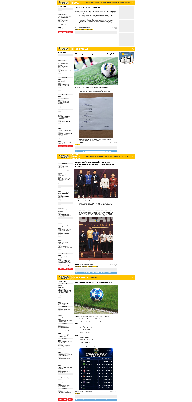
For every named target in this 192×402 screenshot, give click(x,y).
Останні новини (62, 6)
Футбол (59, 27)
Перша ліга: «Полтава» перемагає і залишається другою (63, 29)
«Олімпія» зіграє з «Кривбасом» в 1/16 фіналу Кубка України (64, 143)
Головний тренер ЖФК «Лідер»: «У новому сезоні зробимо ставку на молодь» (65, 257)
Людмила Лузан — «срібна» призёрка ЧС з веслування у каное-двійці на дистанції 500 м (64, 117)
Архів (70, 32)
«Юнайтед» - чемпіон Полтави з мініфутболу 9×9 (63, 21)
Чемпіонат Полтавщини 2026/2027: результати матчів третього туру (64, 85)
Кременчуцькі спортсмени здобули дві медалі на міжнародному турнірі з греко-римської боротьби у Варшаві (65, 16)
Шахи (77, 2)
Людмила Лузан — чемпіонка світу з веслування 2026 (63, 89)
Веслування (60, 115)
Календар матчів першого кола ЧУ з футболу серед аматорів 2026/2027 (64, 392)
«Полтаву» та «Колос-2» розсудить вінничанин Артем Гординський (64, 266)
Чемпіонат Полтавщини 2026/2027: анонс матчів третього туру (65, 113)
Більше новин (62, 32)
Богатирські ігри (60, 100)
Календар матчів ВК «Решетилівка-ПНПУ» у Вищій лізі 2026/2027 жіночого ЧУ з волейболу (65, 134)
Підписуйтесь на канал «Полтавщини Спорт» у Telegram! (97, 151)
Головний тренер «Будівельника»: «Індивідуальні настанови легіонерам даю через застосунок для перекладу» (65, 126)
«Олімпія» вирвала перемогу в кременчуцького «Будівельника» (63, 98)
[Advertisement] (126, 12)
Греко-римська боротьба (62, 14)
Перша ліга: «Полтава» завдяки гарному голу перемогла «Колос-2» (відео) (64, 122)
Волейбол (59, 132)
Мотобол (59, 177)
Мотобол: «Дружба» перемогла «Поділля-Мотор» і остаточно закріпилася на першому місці (65, 25)
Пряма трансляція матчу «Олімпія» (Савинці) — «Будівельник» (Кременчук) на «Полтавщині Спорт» (64, 107)
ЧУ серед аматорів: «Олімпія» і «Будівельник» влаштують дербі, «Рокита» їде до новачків (65, 139)
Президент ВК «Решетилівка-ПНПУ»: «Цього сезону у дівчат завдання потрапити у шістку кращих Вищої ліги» (64, 261)
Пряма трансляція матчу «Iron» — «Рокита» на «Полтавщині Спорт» (65, 92)
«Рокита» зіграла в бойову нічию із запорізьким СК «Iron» (64, 81)
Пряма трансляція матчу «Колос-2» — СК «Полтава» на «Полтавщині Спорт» (64, 130)
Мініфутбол (60, 19)
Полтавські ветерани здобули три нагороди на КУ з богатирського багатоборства (63, 102)
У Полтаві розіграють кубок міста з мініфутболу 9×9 (63, 12)
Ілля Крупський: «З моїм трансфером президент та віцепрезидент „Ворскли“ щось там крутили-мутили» (64, 396)
